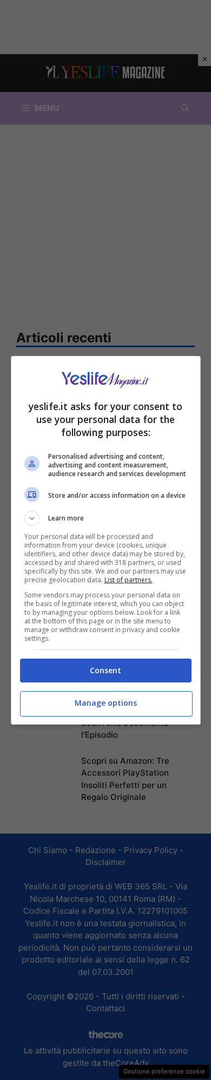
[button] (105, 518)
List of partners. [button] (128, 579)
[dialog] (106, 540)
